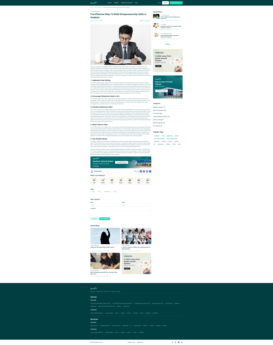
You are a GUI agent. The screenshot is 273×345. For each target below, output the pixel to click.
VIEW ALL (167, 44)
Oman (141, 313)
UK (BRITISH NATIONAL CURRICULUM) (100, 303)
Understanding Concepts (161, 116)
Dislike (103, 182)
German (158, 325)
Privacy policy (99, 291)
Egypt (117, 313)
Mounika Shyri (98, 171)
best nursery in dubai (172, 138)
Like (94, 182)
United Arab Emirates (96, 313)
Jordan (135, 313)
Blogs (136, 2)
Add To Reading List (145, 20)
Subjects (176, 141)
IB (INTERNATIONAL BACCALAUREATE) (122, 303)
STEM (174, 144)
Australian (137, 325)
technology (156, 141)
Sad (139, 182)
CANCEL (95, 218)
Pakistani (126, 306)
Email (123, 202)
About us (92, 291)
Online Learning (158, 119)
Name (91, 202)
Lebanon (155, 313)
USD (159, 2)
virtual (163, 136)
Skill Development (159, 123)
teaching (93, 191)
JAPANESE (93, 306)
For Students (157, 126)
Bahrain (148, 313)
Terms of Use (140, 342)
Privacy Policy (131, 342)
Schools (109, 2)
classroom (115, 191)
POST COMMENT (104, 218)
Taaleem (168, 144)
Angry (129, 182)
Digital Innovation (159, 107)
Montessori (94, 325)
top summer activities (159, 138)
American (125, 325)
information (156, 136)
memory (170, 141)
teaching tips (161, 144)
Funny (120, 183)
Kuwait (129, 313)
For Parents (157, 113)
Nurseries (116, 2)
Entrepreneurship (107, 191)
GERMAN (177, 303)
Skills (179, 144)
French (119, 306)
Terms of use (107, 291)
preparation (170, 136)
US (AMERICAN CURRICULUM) (142, 303)
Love (112, 182)
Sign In (165, 2)
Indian (151, 325)
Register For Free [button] (175, 2)
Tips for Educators (98, 7)
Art (154, 144)
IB (131, 325)
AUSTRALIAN (169, 303)
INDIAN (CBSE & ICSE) (157, 303)
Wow (147, 182)
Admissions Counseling (127, 2)
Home (91, 7)
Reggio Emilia (116, 325)
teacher (177, 136)
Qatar (122, 313)
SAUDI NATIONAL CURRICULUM (106, 306)
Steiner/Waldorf (105, 325)
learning (99, 191)
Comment (93, 208)
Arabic (165, 325)
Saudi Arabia (109, 313)
